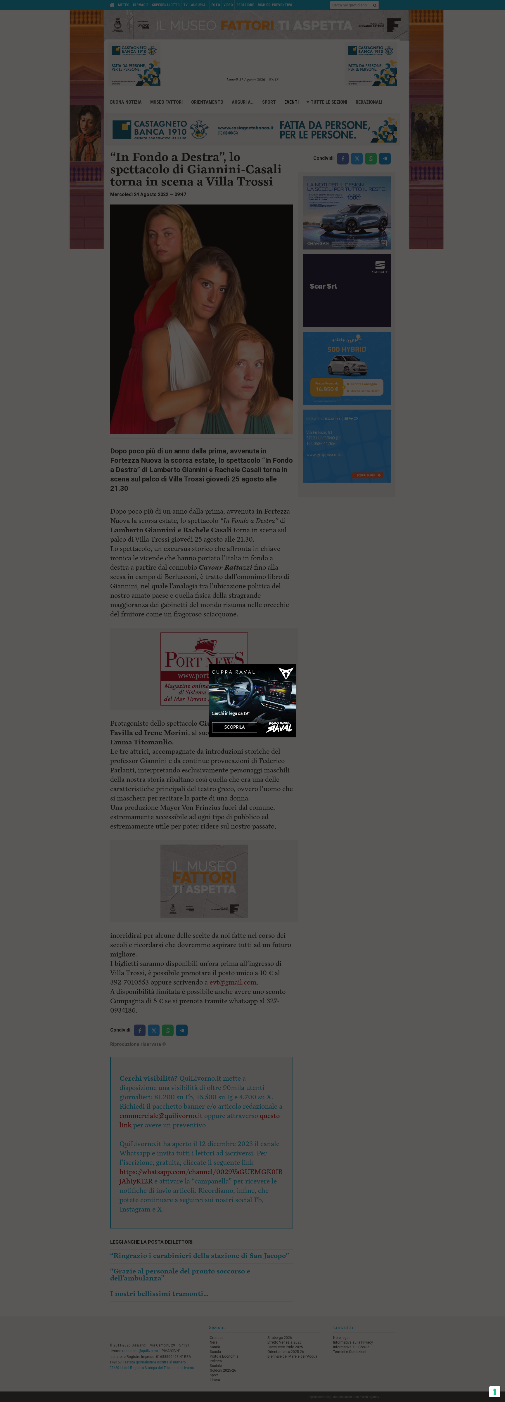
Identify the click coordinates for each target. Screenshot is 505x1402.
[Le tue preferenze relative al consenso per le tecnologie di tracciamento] (494, 1391)
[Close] (296, 664)
